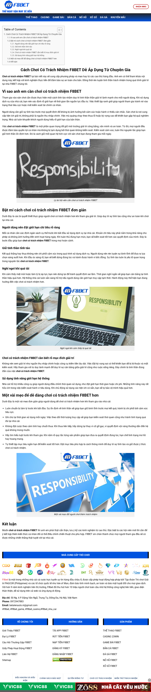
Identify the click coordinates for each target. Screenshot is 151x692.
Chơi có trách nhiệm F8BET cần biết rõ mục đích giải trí (37, 52)
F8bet (5, 579)
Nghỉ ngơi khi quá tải (23, 49)
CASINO (45, 17)
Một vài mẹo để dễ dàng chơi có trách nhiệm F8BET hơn (33, 58)
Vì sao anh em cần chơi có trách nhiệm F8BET (29, 37)
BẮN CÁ (71, 17)
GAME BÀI (58, 17)
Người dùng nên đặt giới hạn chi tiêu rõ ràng (32, 44)
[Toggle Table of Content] (58, 29)
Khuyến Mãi (118, 17)
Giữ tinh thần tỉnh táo (23, 47)
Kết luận (13, 62)
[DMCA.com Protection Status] (62, 659)
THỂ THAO (31, 17)
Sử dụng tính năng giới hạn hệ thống (29, 55)
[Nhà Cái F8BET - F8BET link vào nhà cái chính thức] (17, 6)
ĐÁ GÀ (103, 17)
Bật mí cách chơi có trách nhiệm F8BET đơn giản (30, 41)
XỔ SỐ (93, 17)
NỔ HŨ (83, 17)
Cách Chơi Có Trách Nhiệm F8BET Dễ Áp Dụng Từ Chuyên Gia (34, 34)
